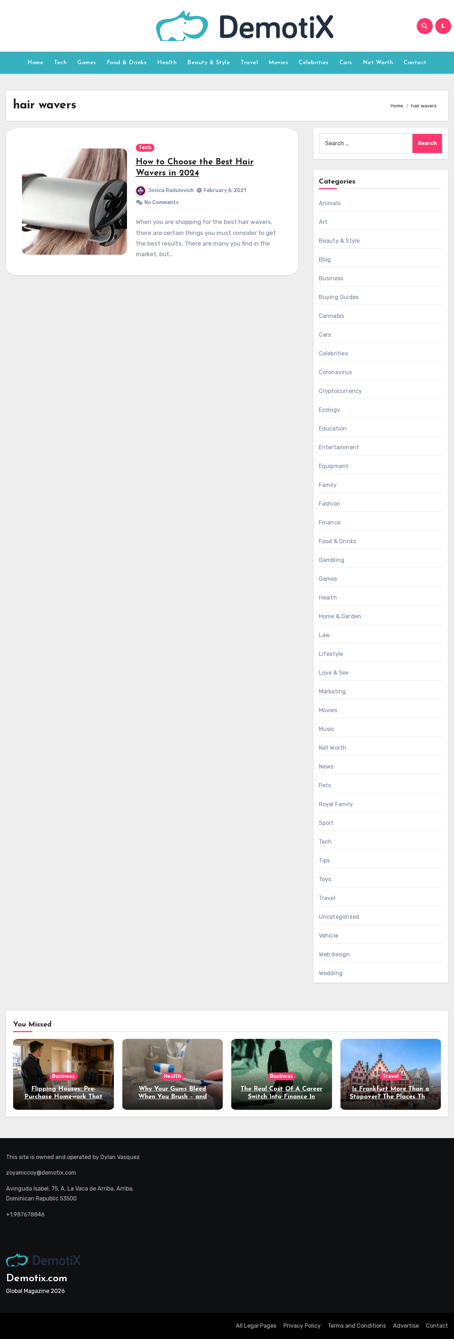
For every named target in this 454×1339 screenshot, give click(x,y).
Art (323, 222)
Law (324, 635)
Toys (325, 879)
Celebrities (314, 63)
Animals (329, 203)
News (326, 766)
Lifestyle (331, 654)
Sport (326, 823)
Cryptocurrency (340, 391)
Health (167, 63)
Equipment (334, 466)
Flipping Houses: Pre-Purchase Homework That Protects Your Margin (63, 1097)
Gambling (332, 560)
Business (331, 278)
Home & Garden (340, 616)
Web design (334, 954)
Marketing (332, 691)
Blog (325, 259)
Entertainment (339, 447)
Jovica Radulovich (171, 190)
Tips (324, 860)
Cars (345, 63)
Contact (415, 63)
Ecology (329, 409)
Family (328, 485)
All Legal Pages (256, 1325)
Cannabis (331, 316)
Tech (60, 63)
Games (86, 63)
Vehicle (328, 935)
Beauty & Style (208, 63)
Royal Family (336, 804)
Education (333, 428)
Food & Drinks (127, 63)
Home (35, 63)
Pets (325, 785)
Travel (249, 63)
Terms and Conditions (357, 1325)
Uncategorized (339, 916)
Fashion (329, 503)
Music (326, 729)
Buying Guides (339, 297)
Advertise (406, 1325)
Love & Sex (334, 672)
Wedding (331, 973)
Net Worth (378, 63)
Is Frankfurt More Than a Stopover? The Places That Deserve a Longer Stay (391, 1097)
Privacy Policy (302, 1325)
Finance (329, 522)
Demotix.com (36, 1278)
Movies (278, 63)
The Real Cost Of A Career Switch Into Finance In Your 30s (281, 1097)
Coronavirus (335, 372)
